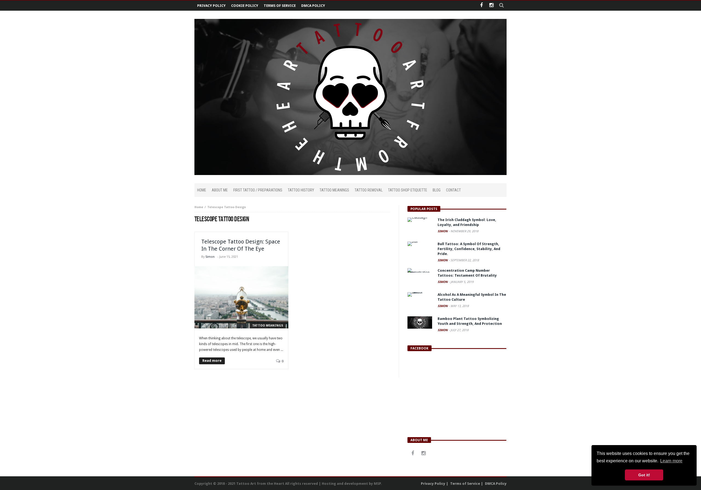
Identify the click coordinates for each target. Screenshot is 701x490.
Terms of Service (280, 6)
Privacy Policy (211, 6)
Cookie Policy (244, 6)
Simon (210, 257)
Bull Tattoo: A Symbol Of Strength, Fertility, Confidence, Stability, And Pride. (469, 249)
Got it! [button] (644, 475)
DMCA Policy (313, 6)
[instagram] (491, 6)
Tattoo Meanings (267, 325)
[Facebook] (481, 6)
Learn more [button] (671, 461)
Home (198, 207)
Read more (212, 361)
